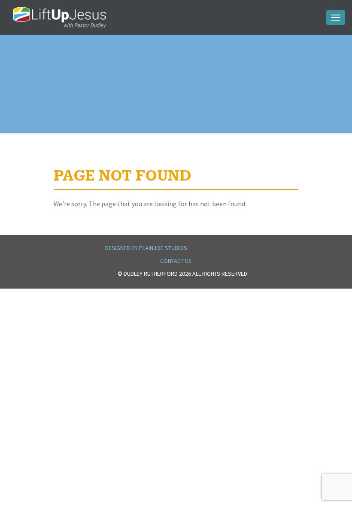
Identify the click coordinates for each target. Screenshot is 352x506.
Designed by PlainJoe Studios (146, 248)
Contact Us (176, 261)
